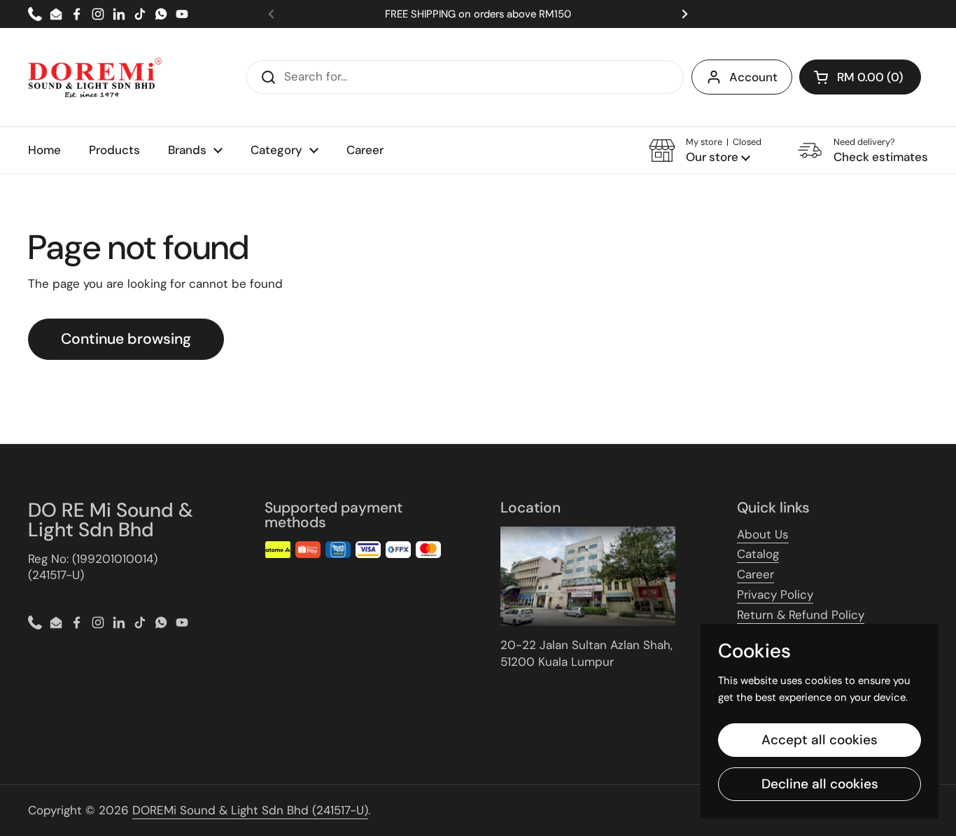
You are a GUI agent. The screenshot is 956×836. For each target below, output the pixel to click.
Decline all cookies (819, 784)
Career (755, 574)
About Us (763, 534)
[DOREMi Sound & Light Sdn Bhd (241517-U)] (95, 77)
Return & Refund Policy (800, 614)
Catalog (758, 554)
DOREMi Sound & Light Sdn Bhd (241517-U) (250, 810)
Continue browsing (126, 339)
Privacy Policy (775, 594)
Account (753, 77)
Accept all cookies (819, 739)
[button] (860, 77)
